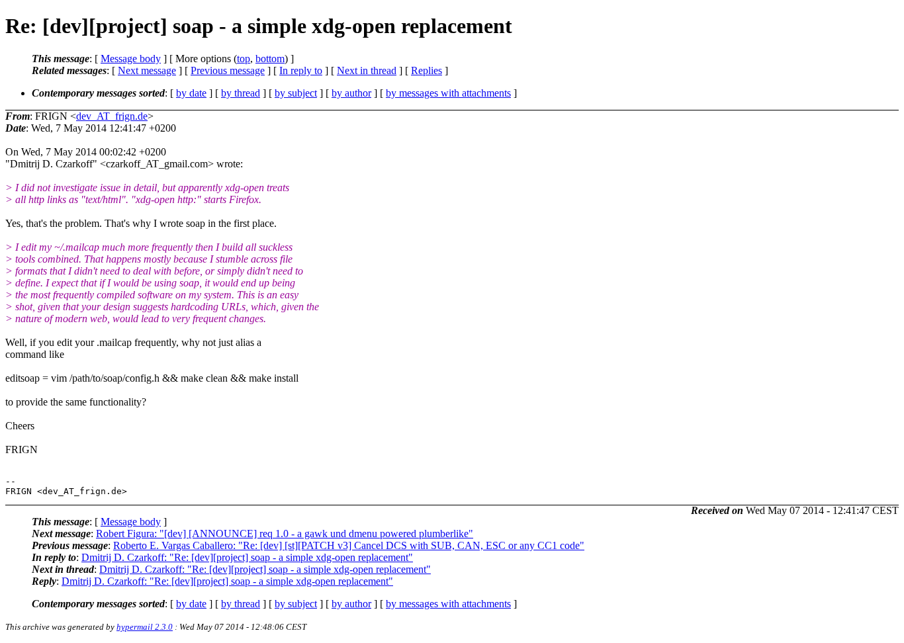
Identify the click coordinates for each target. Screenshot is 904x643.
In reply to (300, 70)
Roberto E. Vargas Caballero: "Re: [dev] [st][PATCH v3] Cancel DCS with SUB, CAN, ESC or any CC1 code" (348, 545)
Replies (426, 70)
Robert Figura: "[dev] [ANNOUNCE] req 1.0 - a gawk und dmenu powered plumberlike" (284, 533)
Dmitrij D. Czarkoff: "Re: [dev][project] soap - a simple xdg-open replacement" (247, 557)
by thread (240, 93)
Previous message (228, 70)
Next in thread (366, 70)
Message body (131, 58)
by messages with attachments (448, 93)
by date (191, 93)
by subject (296, 93)
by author (351, 93)
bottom (270, 58)
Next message (147, 70)
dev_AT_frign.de (112, 116)
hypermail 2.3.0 (144, 627)
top (243, 58)
